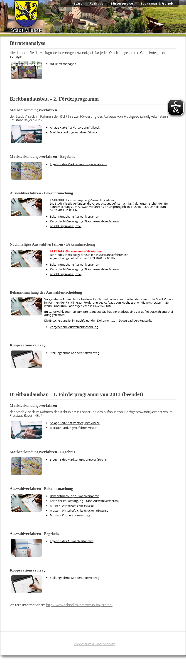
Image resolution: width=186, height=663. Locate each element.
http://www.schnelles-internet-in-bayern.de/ (79, 604)
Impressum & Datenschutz (94, 644)
